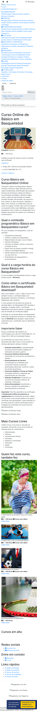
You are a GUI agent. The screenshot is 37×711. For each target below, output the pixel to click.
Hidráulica (29, 46)
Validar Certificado (12, 668)
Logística (26, 14)
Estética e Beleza (23, 29)
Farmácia (19, 63)
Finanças (15, 14)
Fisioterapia (27, 63)
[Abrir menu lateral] (2, 89)
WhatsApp (10, 658)
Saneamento (21, 46)
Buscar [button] (32, 92)
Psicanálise (25, 65)
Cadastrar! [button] (4, 163)
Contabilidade (20, 55)
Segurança (24, 44)
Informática (21, 72)
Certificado (5, 76)
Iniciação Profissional (8, 57)
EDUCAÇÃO (7, 35)
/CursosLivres (11, 648)
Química (32, 22)
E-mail (8, 660)
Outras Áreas (27, 31)
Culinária (14, 29)
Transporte (5, 33)
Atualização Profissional (22, 53)
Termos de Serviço (12, 672)
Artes (9, 29)
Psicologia (4, 68)
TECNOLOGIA (8, 70)
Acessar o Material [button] (7, 173)
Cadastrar (12, 83)
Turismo (21, 59)
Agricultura (5, 44)
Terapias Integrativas (16, 68)
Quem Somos (5, 74)
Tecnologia (28, 72)
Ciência (9, 20)
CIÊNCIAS (6, 18)
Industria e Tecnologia (8, 72)
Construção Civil (15, 44)
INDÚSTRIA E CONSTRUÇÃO (13, 42)
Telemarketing (6, 59)
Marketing (14, 59)
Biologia (4, 20)
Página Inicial (7, 96)
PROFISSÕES (7, 50)
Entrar (5, 83)
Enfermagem (5, 63)
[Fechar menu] (2, 86)
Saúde (19, 65)
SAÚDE (5, 61)
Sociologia (5, 25)
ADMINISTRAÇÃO (9, 12)
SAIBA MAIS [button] (5, 521)
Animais (4, 29)
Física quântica (24, 22)
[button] (3, 1)
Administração (6, 14)
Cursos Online (18, 96)
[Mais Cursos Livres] (8, 4)
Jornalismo (20, 57)
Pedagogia (23, 37)
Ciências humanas (12, 22)
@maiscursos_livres (12, 650)
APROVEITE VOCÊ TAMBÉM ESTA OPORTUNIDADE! (28, 704)
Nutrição (4, 65)
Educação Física (14, 37)
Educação (4, 37)
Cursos (3, 7)
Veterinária (28, 59)
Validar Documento (12, 670)
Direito (28, 55)
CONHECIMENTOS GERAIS (12, 27)
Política (26, 57)
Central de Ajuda (7, 80)
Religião (20, 31)
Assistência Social (7, 53)
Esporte (13, 63)
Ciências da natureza (20, 20)
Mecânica (4, 48)
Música (14, 31)
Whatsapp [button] (31, 2)
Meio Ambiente (6, 31)
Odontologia (12, 65)
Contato (4, 78)
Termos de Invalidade (13, 674)
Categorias (5, 9)
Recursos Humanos (7, 16)
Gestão (20, 14)
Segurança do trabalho (9, 46)
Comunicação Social (8, 55)
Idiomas (32, 29)
